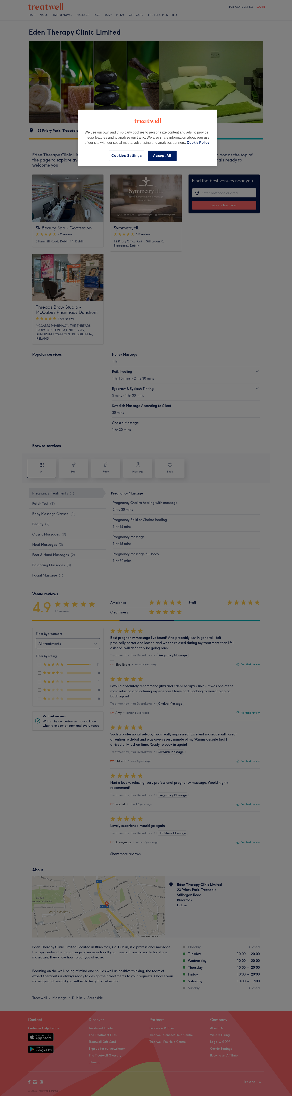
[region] (147, 138)
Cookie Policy (198, 142)
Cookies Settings (126, 155)
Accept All (162, 155)
